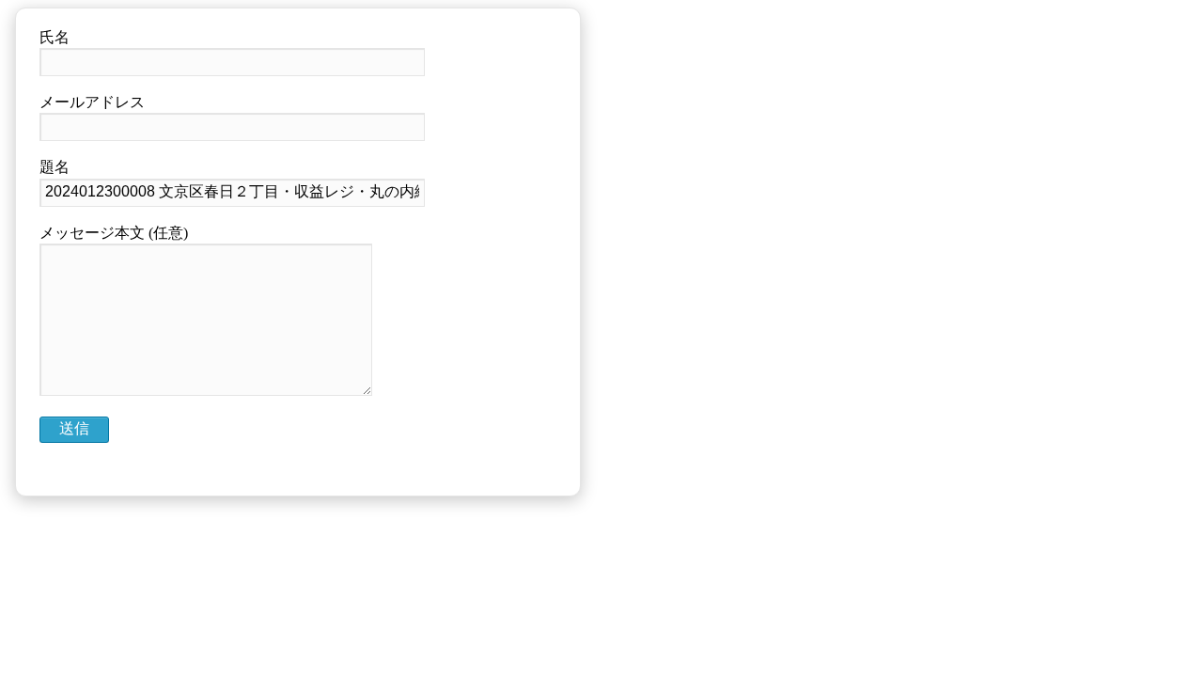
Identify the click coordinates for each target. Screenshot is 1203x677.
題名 (54, 167)
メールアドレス (92, 102)
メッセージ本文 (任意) (113, 233)
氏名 (54, 37)
